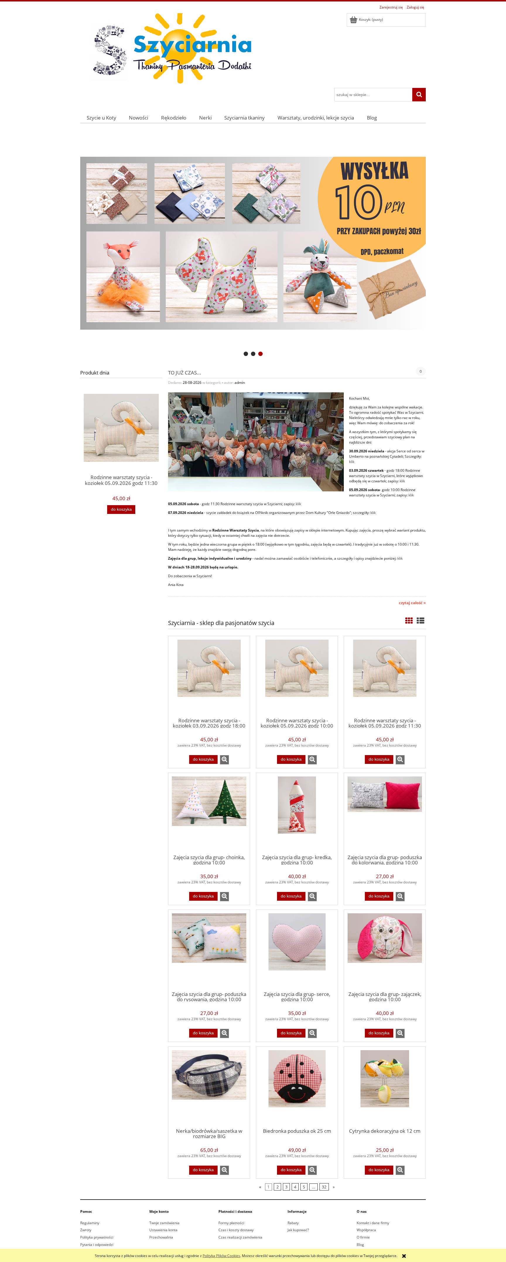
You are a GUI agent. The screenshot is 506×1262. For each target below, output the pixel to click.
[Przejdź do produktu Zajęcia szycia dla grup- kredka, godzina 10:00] (297, 813)
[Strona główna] (168, 50)
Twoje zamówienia (164, 1222)
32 (324, 1187)
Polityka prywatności (96, 1237)
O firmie (363, 1237)
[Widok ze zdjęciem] (409, 620)
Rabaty (293, 1222)
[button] (224, 759)
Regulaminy (89, 1222)
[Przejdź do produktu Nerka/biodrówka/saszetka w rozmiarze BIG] (209, 1086)
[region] (253, 243)
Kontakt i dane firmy (373, 1222)
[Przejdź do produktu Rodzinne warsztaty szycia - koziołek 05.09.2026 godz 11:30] (385, 676)
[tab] (246, 354)
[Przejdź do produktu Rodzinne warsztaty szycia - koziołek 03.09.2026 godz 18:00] (209, 676)
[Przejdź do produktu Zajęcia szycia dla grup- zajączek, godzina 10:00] (385, 950)
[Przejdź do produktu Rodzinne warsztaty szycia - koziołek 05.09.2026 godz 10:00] (297, 676)
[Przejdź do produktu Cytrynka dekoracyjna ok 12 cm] (385, 1086)
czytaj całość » (412, 602)
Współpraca (366, 1229)
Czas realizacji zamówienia (240, 1237)
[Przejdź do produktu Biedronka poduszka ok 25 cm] (297, 1086)
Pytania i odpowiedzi (96, 1244)
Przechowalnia (161, 1237)
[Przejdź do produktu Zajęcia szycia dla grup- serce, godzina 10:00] (297, 950)
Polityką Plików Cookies (221, 1255)
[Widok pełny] (420, 620)
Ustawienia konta (163, 1229)
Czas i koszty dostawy (236, 1229)
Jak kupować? (298, 1229)
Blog (360, 1244)
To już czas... (184, 372)
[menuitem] (101, 117)
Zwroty (85, 1229)
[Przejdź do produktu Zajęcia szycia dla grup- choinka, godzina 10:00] (209, 813)
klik (351, 461)
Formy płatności (231, 1222)
